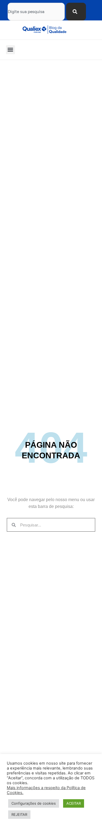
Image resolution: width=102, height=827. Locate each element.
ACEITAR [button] (73, 803)
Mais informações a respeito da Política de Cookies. (46, 790)
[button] (10, 49)
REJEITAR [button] (19, 814)
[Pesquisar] (76, 11)
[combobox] (36, 11)
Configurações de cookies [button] (33, 803)
